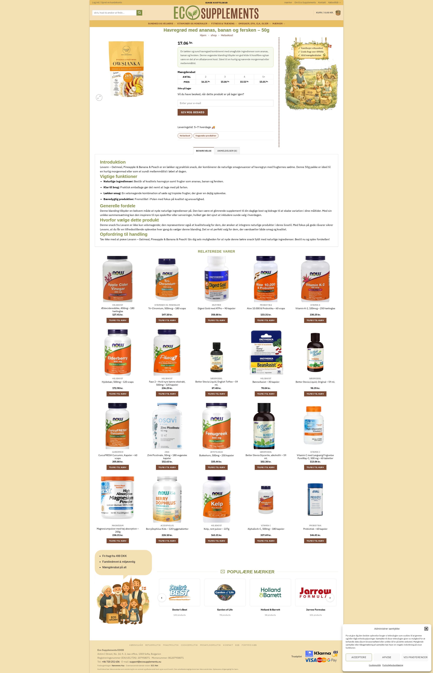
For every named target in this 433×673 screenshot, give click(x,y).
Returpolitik (153, 645)
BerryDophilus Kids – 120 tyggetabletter (167, 528)
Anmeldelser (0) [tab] (227, 150)
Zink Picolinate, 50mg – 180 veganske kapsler (167, 457)
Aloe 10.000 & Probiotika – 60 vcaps (266, 308)
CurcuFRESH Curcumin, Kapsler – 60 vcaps (117, 457)
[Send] (139, 13)
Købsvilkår (333, 2)
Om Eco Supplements (305, 2)
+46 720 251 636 (111, 661)
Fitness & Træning (222, 23)
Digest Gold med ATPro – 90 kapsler (216, 308)
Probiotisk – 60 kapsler (315, 528)
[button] (426, 628)
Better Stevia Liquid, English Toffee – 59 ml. (216, 383)
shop (214, 35)
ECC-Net (154, 665)
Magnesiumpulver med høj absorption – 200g (118, 530)
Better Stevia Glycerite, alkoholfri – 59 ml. (266, 457)
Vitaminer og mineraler (192, 23)
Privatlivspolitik (210, 645)
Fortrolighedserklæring (392, 665)
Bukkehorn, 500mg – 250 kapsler (216, 455)
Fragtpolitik (171, 645)
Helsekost (227, 35)
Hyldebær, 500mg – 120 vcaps (118, 381)
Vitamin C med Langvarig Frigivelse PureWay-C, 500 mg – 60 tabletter (315, 457)
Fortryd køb (249, 645)
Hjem (203, 35)
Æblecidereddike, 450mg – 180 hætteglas (117, 310)
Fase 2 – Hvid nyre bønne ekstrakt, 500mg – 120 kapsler (167, 383)
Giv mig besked (192, 112)
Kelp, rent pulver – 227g (216, 528)
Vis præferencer (416, 657)
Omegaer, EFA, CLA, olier (253, 23)
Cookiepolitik (375, 665)
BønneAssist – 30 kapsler (266, 381)
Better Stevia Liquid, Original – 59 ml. (315, 381)
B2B (237, 645)
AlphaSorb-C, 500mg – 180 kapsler (266, 528)
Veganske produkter (206, 135)
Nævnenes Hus (118, 665)
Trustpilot (296, 656)
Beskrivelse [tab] (203, 150)
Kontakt (322, 2)
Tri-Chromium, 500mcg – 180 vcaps (167, 308)
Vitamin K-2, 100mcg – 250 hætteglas (315, 308)
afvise (386, 657)
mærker (288, 2)
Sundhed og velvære (160, 23)
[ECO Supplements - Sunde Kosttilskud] (216, 12)
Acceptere (358, 657)
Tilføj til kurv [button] (117, 320)
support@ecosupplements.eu (145, 661)
